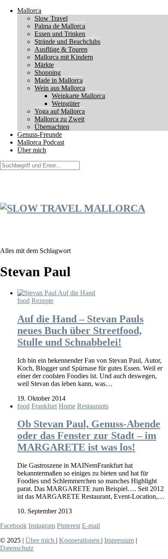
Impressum (119, 540)
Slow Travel (51, 18)
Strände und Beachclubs (67, 41)
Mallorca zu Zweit (59, 119)
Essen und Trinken (59, 33)
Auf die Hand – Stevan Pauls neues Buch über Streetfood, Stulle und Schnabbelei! (80, 330)
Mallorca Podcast (40, 142)
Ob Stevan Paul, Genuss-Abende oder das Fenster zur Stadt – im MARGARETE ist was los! (88, 435)
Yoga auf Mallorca (59, 111)
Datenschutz (17, 548)
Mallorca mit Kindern (63, 57)
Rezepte (42, 300)
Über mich (31, 150)
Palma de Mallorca (59, 26)
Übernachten (51, 126)
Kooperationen (80, 540)
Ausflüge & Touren (60, 49)
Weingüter (66, 103)
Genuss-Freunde (39, 134)
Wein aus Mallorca (59, 88)
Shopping (47, 72)
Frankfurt (44, 406)
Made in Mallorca (58, 80)
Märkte (44, 64)
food (23, 300)
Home (67, 406)
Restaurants (93, 406)
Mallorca (29, 10)
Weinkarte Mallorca (78, 95)
